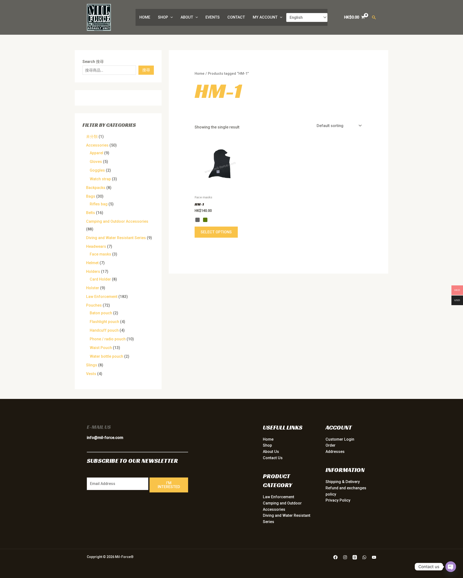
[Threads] (355, 557)
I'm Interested (169, 485)
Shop (163, 17)
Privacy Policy (338, 500)
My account (265, 17)
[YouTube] (374, 557)
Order (330, 445)
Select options (216, 232)
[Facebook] (335, 557)
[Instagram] (345, 557)
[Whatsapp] (364, 557)
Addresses (335, 451)
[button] (170, 17)
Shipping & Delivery (343, 481)
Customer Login (340, 439)
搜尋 (146, 70)
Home (144, 17)
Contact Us (273, 458)
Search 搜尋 (93, 61)
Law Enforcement (278, 497)
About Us (271, 451)
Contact (236, 17)
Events (212, 17)
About (187, 17)
